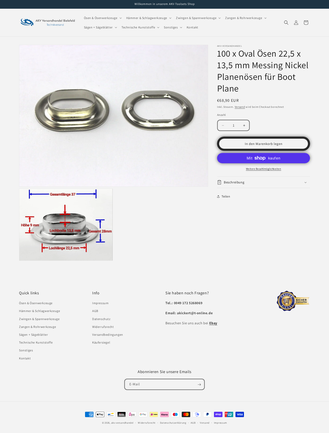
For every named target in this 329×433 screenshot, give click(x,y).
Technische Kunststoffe (36, 343)
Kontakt (25, 358)
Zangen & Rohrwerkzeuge (37, 327)
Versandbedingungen (107, 335)
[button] (102, 18)
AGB (95, 311)
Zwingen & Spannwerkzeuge (39, 319)
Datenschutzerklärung (173, 422)
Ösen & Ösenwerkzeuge (36, 303)
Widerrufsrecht (103, 327)
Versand (240, 106)
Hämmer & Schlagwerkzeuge (39, 311)
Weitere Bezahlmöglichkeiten (263, 168)
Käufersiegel (101, 343)
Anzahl (221, 115)
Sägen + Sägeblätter (33, 335)
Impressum (100, 303)
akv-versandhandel (122, 422)
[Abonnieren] (199, 384)
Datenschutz (101, 319)
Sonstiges (26, 350)
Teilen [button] (226, 196)
